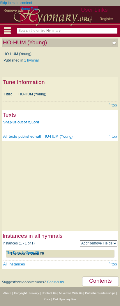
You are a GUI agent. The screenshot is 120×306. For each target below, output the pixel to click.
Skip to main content (16, 3)
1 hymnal (31, 60)
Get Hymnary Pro (64, 299)
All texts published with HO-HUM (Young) (38, 136)
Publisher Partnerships (100, 293)
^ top (113, 105)
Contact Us (49, 293)
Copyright (20, 293)
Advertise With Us (70, 293)
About (7, 293)
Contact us (55, 282)
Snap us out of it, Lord (21, 122)
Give (47, 299)
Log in (88, 19)
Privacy (34, 293)
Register (106, 19)
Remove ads (13, 10)
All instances (14, 264)
